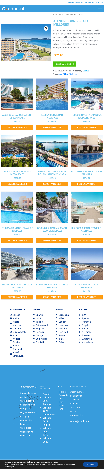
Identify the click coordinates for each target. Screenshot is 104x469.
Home (55, 14)
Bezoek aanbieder (65, 63)
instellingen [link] (9, 466)
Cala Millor (63, 74)
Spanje (60, 14)
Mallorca (73, 74)
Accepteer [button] (91, 464)
